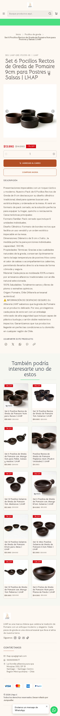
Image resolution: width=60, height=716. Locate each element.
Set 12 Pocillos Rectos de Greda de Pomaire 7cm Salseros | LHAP (43, 413)
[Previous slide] (6, 111)
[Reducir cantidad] (6, 154)
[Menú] (4, 13)
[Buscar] (50, 14)
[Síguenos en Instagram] (15, 637)
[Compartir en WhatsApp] (20, 344)
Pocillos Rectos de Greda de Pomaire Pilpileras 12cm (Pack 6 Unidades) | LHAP (43, 457)
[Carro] (56, 13)
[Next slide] (54, 111)
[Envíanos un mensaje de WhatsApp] (54, 710)
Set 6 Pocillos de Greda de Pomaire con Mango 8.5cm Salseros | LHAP (44, 501)
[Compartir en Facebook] (5, 344)
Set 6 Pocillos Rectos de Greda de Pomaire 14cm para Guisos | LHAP (16, 413)
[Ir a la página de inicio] (30, 5)
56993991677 (13, 660)
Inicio (18, 34)
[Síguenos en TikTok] (27, 637)
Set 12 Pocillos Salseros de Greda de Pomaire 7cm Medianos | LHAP (15, 501)
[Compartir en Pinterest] (27, 344)
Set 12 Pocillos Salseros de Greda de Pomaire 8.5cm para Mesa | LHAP (15, 545)
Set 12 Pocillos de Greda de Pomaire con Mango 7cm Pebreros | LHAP (16, 589)
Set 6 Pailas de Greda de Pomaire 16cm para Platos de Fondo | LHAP (44, 589)
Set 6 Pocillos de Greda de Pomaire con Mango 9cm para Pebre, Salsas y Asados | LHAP (16, 457)
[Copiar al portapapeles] (34, 344)
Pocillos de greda (33, 34)
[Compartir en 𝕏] (12, 344)
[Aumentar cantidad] (53, 154)
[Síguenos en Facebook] (19, 637)
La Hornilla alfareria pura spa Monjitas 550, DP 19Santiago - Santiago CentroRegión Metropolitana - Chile (20, 667)
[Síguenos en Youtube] (23, 637)
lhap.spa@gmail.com (17, 656)
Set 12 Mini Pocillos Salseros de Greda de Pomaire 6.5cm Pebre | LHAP (43, 545)
